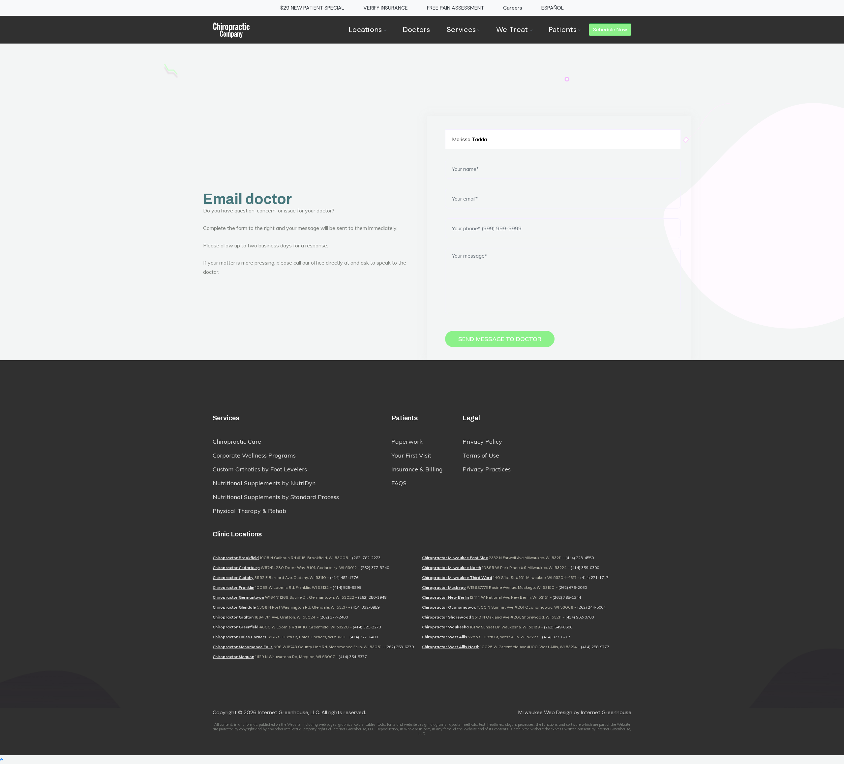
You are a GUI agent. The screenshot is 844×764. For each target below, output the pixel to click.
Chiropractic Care (237, 441)
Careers (512, 7)
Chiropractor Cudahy (233, 577)
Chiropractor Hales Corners (239, 636)
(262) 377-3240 (375, 567)
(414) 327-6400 (363, 636)
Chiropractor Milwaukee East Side (455, 557)
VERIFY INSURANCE (385, 7)
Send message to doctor (499, 339)
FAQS (399, 483)
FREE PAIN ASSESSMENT (455, 7)
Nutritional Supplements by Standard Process (276, 497)
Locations (365, 29)
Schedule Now (610, 29)
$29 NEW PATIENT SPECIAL (312, 7)
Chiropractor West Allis (444, 636)
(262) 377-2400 (333, 617)
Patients (563, 29)
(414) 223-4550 (579, 557)
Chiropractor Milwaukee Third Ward (457, 577)
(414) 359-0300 (585, 567)
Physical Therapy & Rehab (249, 511)
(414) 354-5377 (353, 656)
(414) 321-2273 (367, 626)
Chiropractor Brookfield (236, 557)
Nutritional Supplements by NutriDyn (264, 483)
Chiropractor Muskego (444, 587)
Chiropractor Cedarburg (236, 567)
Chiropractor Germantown (238, 597)
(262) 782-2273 (366, 557)
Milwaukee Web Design (545, 712)
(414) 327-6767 (556, 636)
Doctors (416, 29)
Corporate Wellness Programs (254, 455)
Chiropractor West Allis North (450, 646)
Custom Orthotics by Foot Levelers (260, 469)
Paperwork (407, 441)
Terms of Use (481, 455)
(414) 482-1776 (344, 577)
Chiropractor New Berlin (445, 597)
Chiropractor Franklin (233, 587)
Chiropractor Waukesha (445, 626)
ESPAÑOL (552, 7)
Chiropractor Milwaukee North (451, 567)
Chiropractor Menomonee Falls (243, 646)
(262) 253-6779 (399, 646)
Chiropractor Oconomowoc (449, 607)
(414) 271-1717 (594, 577)
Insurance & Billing (417, 469)
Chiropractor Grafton (233, 617)
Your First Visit (411, 455)
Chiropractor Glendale (234, 607)
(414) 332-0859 (365, 607)
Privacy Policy (482, 441)
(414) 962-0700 (579, 617)
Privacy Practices (487, 469)
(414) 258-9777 (595, 646)
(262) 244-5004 (591, 607)
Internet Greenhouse (606, 712)
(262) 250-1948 (372, 597)
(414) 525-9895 (347, 587)
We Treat (512, 29)
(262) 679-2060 (572, 587)
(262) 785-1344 (567, 597)
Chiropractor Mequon (233, 656)
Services (461, 29)
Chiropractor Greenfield (235, 626)
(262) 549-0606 (558, 626)
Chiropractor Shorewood (446, 617)
